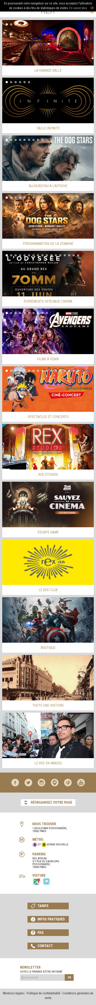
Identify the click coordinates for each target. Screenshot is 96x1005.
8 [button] (38, 140)
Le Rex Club (48, 590)
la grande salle (48, 70)
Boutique (48, 648)
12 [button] (56, 255)
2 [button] (11, 24)
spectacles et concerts (48, 417)
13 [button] (60, 255)
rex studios (48, 474)
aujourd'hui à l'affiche (48, 186)
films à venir (48, 359)
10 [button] (47, 255)
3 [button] (16, 24)
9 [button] (42, 140)
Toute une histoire (48, 705)
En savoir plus (78, 8)
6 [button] (29, 82)
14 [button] (65, 255)
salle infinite (48, 128)
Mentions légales (14, 993)
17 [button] (78, 255)
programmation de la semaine (48, 244)
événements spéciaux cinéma (48, 301)
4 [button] (20, 24)
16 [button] (74, 255)
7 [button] (33, 140)
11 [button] (51, 255)
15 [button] (69, 255)
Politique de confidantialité (43, 993)
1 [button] (7, 24)
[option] (48, 42)
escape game (48, 532)
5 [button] (24, 24)
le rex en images (48, 763)
